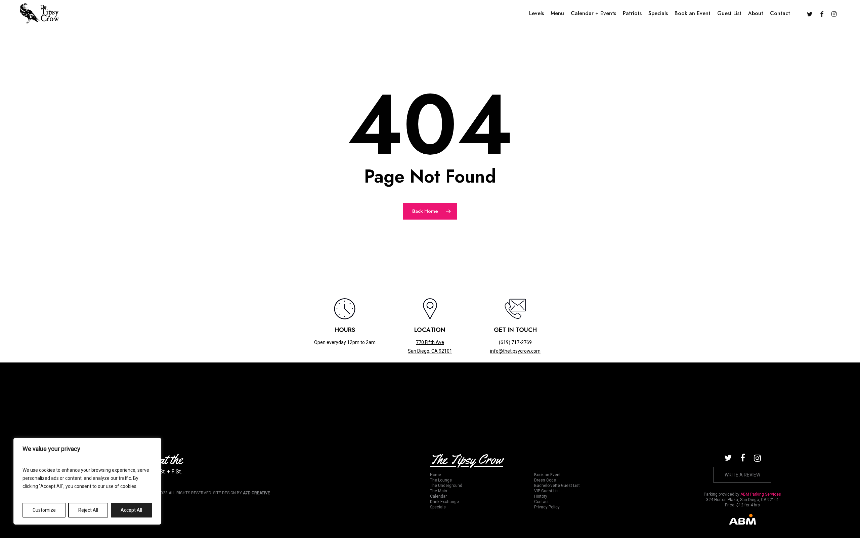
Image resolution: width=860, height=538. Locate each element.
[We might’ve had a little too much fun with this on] (553, 401)
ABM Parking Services (760, 494)
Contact (541, 501)
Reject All (88, 510)
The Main (438, 491)
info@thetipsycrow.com (515, 351)
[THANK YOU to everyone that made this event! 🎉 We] (184, 401)
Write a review (742, 474)
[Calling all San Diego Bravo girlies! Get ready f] (676, 401)
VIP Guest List (547, 491)
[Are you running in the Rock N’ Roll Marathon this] (307, 401)
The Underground (446, 485)
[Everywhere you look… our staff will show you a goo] (61, 401)
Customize (44, 510)
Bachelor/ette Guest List (557, 485)
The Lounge (441, 480)
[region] (87, 481)
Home (435, 474)
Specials (438, 507)
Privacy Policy (547, 507)
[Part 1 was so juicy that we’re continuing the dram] (430, 401)
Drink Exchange (444, 501)
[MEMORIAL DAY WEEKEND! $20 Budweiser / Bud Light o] (799, 401)
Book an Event (547, 474)
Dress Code (545, 480)
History (540, 496)
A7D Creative (256, 493)
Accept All (131, 510)
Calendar (438, 496)
